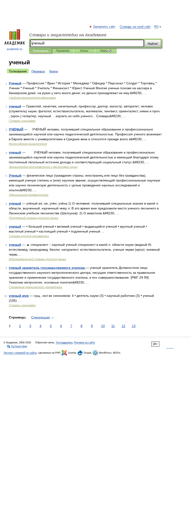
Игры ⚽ (106, 50)
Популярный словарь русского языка (33, 218)
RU (156, 26)
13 (134, 326)
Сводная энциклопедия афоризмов (32, 97)
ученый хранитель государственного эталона (47, 268)
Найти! (153, 43)
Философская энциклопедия (28, 144)
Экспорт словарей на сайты (20, 352)
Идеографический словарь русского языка (37, 259)
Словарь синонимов (22, 121)
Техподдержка (64, 342)
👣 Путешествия (17, 346)
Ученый (15, 83)
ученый (15, 106)
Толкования (40, 50)
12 (123, 326)
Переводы (63, 50)
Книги (84, 50)
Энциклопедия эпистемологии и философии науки (43, 167)
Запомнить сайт (104, 26)
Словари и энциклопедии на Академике (67, 35)
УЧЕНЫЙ (16, 129)
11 (113, 326)
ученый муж (19, 295)
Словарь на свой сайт (135, 26)
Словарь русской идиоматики (29, 236)
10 (103, 326)
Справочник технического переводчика (35, 287)
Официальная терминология (28, 195)
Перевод (38, 71)
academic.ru (14, 49)
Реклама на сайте (84, 342)
